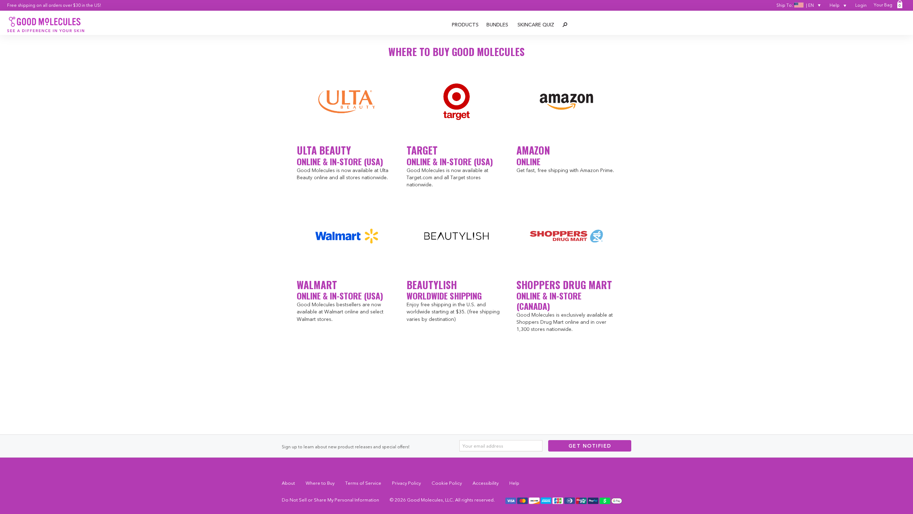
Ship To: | (795, 5)
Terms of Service (363, 483)
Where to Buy (320, 483)
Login (861, 5)
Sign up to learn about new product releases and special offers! (345, 446)
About (288, 483)
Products (465, 24)
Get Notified (589, 446)
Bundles (497, 24)
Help (835, 5)
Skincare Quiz (535, 24)
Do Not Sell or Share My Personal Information (330, 500)
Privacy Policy (406, 483)
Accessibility (486, 483)
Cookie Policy (447, 483)
